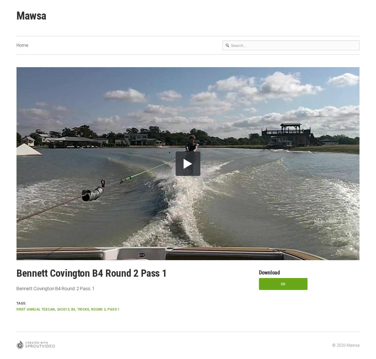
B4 (73, 309)
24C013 (63, 309)
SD (283, 284)
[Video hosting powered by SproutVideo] (36, 345)
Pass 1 (114, 309)
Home (22, 45)
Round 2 (98, 309)
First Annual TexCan (36, 309)
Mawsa (31, 15)
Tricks (83, 309)
